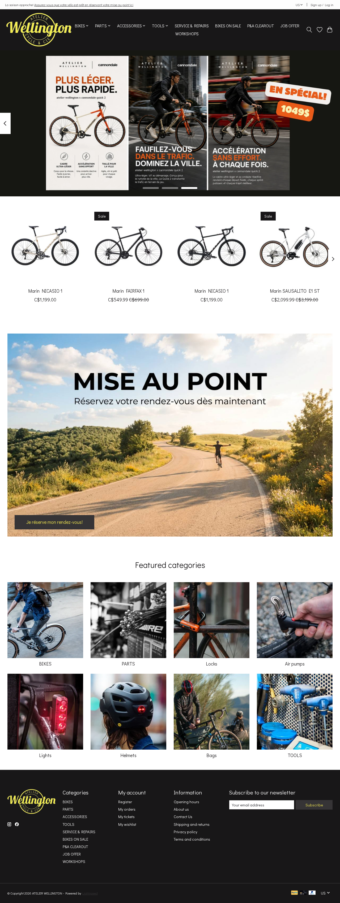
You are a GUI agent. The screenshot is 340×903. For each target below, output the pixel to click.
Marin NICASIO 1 (45, 291)
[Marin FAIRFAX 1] (129, 246)
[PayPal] (294, 893)
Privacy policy (185, 831)
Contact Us (183, 816)
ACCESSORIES (75, 816)
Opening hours (186, 801)
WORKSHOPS (187, 33)
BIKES (45, 664)
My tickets (126, 816)
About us (181, 809)
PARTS (128, 664)
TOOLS (295, 755)
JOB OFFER (289, 25)
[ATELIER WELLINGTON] (38, 29)
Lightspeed (90, 893)
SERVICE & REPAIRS (192, 25)
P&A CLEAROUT (260, 25)
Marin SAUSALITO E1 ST (295, 291)
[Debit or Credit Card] (303, 893)
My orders (126, 809)
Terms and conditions (192, 839)
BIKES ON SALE (228, 25)
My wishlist (127, 824)
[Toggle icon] (309, 29)
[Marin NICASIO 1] (45, 246)
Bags (211, 755)
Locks (211, 664)
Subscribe (314, 804)
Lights (45, 755)
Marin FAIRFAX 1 (128, 291)
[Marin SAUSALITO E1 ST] (295, 246)
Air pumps (295, 664)
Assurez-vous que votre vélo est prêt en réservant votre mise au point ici (83, 5)
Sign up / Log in (322, 5)
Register (125, 801)
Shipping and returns (192, 824)
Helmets (128, 755)
